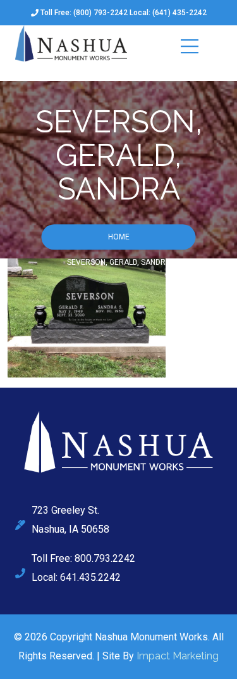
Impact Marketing (178, 656)
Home (119, 237)
